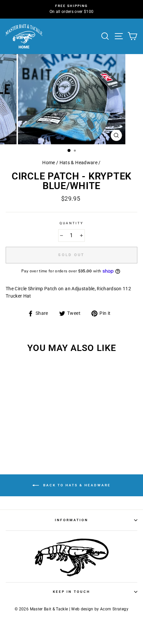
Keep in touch (71, 591)
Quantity (71, 223)
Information (71, 520)
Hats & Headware (78, 162)
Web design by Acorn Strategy (99, 609)
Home (48, 162)
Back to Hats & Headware (76, 485)
